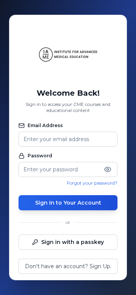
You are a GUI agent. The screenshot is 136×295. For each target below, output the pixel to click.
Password (40, 155)
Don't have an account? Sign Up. (68, 266)
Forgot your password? (92, 183)
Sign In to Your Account (68, 202)
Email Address (45, 125)
